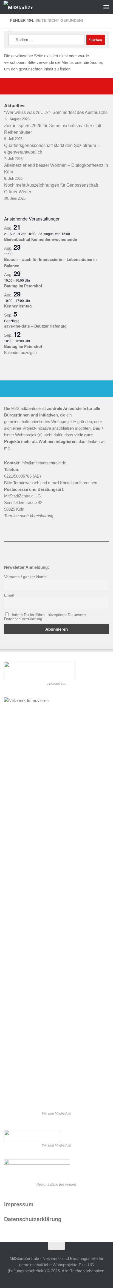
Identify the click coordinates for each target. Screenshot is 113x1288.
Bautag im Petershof (23, 285)
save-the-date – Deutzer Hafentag (35, 326)
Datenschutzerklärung (32, 1219)
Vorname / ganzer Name (25, 577)
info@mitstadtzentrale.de (44, 463)
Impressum (18, 1204)
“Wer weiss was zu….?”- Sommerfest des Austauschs (56, 112)
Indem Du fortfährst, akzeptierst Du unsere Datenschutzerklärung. (45, 617)
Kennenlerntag (18, 306)
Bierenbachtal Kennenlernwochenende (40, 239)
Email (9, 595)
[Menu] (106, 7)
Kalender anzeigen (20, 352)
